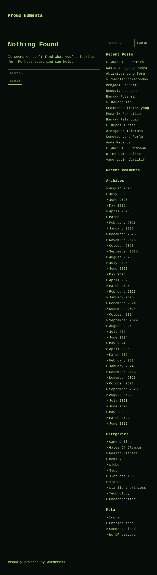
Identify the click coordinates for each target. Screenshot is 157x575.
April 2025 (119, 280)
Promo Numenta (25, 15)
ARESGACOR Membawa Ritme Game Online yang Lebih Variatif (126, 154)
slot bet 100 (121, 476)
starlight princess (127, 488)
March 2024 (119, 355)
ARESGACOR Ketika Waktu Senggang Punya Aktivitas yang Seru (126, 68)
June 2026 (118, 200)
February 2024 (122, 360)
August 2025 (120, 257)
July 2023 (118, 401)
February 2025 (122, 292)
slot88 (115, 482)
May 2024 (117, 343)
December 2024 (122, 303)
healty (115, 459)
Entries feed (121, 523)
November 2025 (122, 240)
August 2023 (120, 395)
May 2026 (117, 206)
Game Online (120, 442)
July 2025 (118, 263)
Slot (113, 471)
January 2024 (121, 366)
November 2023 (122, 378)
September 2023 (123, 389)
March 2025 (119, 286)
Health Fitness (123, 453)
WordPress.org (122, 535)
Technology (119, 493)
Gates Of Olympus (125, 448)
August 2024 (120, 326)
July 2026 (118, 194)
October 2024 (121, 315)
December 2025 (122, 234)
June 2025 (118, 269)
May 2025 (117, 274)
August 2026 (120, 188)
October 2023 (121, 383)
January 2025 (121, 297)
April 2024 (119, 349)
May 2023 (117, 412)
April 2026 (119, 211)
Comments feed (122, 529)
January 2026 (121, 229)
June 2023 (118, 406)
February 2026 (122, 223)
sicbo (114, 465)
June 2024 (118, 338)
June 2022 (118, 424)
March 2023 (119, 418)
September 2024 (123, 320)
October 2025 (121, 246)
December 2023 (122, 372)
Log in (115, 517)
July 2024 (118, 332)
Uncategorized (122, 499)
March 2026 (119, 217)
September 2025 (123, 251)
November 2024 (122, 309)
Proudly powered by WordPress (36, 562)
